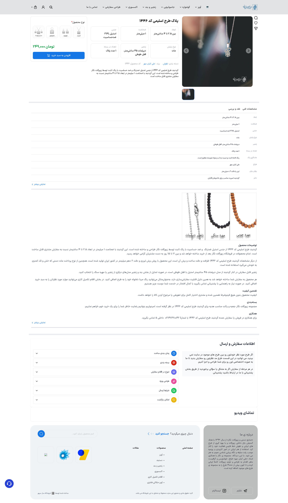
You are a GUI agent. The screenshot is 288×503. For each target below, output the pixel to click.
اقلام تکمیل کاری (155, 477)
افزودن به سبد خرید (60, 55)
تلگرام (239, 490)
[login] (43, 7)
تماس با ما (91, 7)
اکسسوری (132, 7)
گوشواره (186, 7)
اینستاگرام (216, 490)
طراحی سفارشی (112, 7)
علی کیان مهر (149, 63)
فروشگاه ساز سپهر (44, 493)
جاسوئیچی (169, 7)
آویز (199, 7)
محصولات (161, 448)
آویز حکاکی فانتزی (154, 482)
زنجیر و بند (150, 7)
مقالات (136, 448)
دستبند (159, 460)
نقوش (165, 63)
